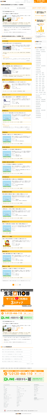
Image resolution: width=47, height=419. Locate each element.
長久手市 (44, 94)
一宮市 (40, 74)
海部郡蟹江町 (43, 101)
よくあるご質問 (36, 390)
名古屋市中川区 (38, 63)
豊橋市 (43, 72)
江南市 (37, 83)
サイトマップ (35, 392)
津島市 (37, 78)
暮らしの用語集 (36, 388)
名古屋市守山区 (38, 67)
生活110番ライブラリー (37, 387)
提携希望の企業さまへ (37, 399)
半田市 (37, 76)
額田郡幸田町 (38, 111)
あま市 (41, 94)
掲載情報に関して (36, 389)
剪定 (4, 386)
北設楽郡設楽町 (38, 113)
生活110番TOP (3, 368)
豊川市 (44, 76)
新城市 (37, 85)
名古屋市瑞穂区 (38, 60)
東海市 (40, 85)
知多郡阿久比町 (38, 104)
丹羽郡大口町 (38, 99)
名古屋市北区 (43, 51)
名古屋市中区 (38, 56)
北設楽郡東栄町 (38, 115)
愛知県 (17, 368)
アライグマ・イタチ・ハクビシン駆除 (21, 390)
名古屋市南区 (43, 65)
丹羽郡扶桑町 (43, 99)
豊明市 (43, 88)
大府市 (43, 85)
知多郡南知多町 (38, 108)
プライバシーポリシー (37, 393)
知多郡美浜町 (38, 110)
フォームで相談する (29, 313)
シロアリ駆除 (5, 388)
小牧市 (40, 83)
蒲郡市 (37, 81)
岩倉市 (40, 88)
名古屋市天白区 (38, 72)
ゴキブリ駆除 (5, 390)
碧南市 (40, 78)
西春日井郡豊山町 (39, 97)
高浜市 (37, 88)
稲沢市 (43, 83)
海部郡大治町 (38, 101)
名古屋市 (37, 49)
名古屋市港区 (38, 65)
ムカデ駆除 (18, 389)
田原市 (40, 90)
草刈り (4, 387)
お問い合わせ (35, 391)
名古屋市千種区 (42, 49)
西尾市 (43, 79)
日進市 (37, 90)
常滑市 (43, 81)
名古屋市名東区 (38, 71)
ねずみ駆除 (18, 391)
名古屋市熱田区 (38, 62)
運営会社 (35, 395)
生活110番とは (36, 386)
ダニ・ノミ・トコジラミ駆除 (20, 388)
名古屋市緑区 (38, 69)
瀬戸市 (43, 74)
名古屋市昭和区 (38, 58)
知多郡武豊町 (43, 110)
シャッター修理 (19, 387)
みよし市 (37, 94)
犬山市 (40, 81)
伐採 (17, 386)
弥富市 (44, 92)
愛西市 (43, 90)
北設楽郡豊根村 (38, 117)
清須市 (37, 92)
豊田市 (37, 79)
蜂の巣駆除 (5, 389)
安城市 (40, 79)
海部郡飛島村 (38, 103)
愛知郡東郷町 (38, 95)
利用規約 (35, 394)
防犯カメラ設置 (38, 43)
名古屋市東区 (38, 51)
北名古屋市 (41, 92)
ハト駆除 (5, 391)
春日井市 (40, 76)
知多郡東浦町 (38, 106)
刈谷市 (43, 78)
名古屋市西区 (38, 53)
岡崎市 (37, 74)
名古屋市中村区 (38, 55)
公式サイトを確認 (14, 20)
